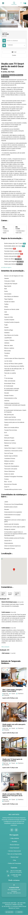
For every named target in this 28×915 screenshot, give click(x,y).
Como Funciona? (14, 848)
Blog (14, 860)
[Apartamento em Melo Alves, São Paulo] (14, 781)
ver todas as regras (6, 267)
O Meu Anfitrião (14, 838)
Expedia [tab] (17, 593)
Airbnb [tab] (3, 593)
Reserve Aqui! (14, 857)
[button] (3, 23)
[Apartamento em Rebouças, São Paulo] (14, 712)
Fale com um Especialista (15, 854)
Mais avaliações (5, 646)
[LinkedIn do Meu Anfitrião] (16, 830)
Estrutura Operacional (14, 851)
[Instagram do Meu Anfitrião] (12, 830)
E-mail (14, 52)
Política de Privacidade (14, 863)
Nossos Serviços (14, 844)
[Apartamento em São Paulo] (14, 677)
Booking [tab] (10, 593)
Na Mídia (14, 841)
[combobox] (16, 45)
